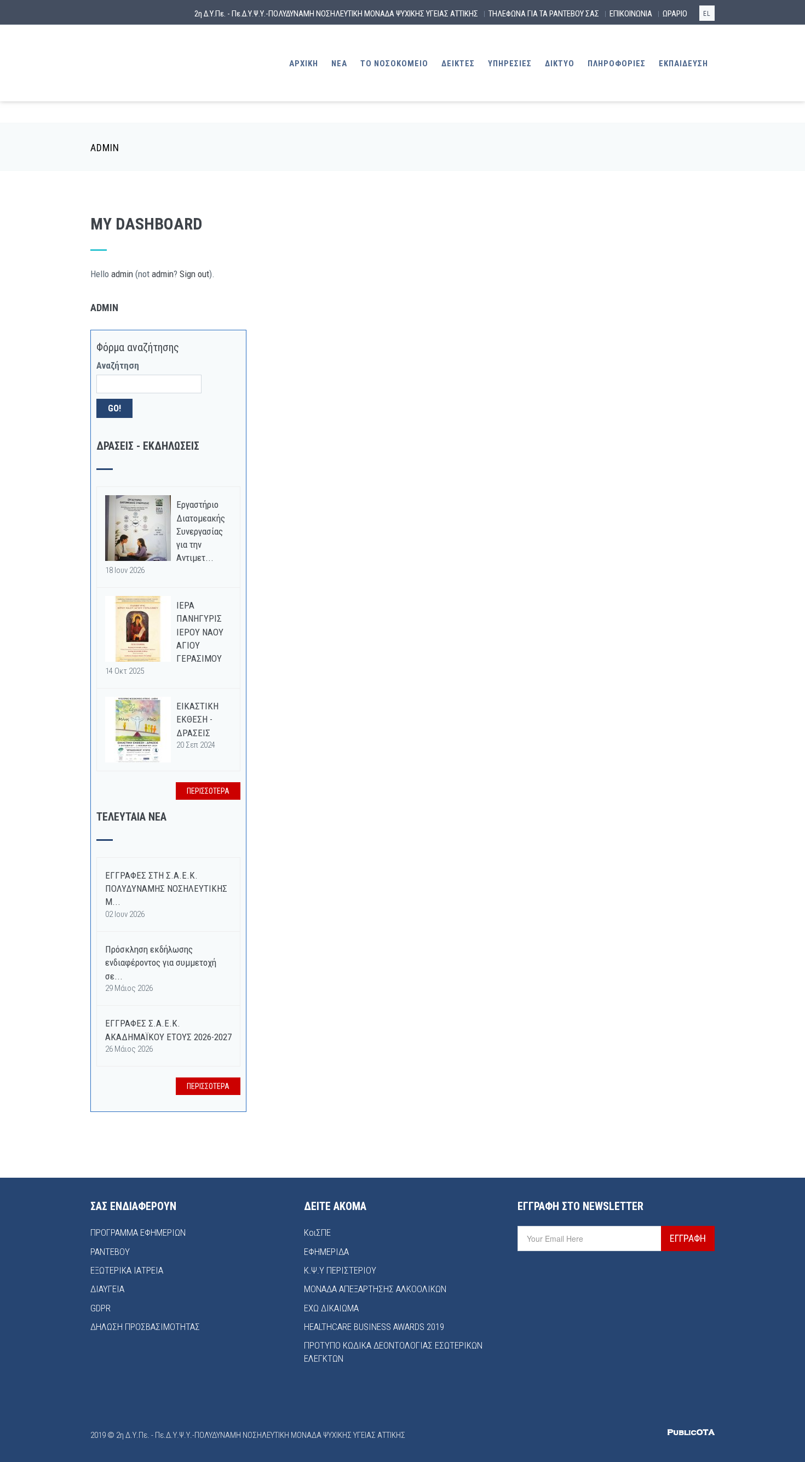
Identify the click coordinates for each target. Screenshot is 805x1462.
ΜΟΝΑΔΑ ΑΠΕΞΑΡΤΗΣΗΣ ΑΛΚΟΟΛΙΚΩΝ (375, 1288)
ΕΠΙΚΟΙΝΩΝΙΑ (631, 14)
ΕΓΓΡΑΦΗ (688, 1238)
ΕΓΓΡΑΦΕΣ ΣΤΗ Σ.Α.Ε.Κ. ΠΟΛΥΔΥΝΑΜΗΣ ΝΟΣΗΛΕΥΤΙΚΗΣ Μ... (166, 889)
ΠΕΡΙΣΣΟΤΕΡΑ (208, 791)
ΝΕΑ (339, 63)
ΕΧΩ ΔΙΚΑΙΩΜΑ (331, 1308)
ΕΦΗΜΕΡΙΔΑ (326, 1251)
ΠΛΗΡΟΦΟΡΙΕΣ (617, 63)
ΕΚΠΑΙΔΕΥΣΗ (683, 63)
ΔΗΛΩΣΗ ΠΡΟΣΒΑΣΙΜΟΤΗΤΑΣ (145, 1326)
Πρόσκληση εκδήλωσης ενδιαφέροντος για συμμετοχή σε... (160, 963)
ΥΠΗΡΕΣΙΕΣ (510, 63)
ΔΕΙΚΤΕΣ (458, 63)
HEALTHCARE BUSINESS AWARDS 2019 (374, 1326)
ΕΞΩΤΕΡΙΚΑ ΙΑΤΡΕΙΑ (126, 1270)
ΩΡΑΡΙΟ (675, 14)
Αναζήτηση (117, 365)
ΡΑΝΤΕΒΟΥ (110, 1251)
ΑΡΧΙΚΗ (303, 63)
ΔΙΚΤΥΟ (559, 63)
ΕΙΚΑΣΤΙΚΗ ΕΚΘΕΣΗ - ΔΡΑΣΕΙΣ (197, 719)
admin (122, 273)
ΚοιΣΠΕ (317, 1232)
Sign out (194, 273)
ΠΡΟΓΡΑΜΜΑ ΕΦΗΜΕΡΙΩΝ (138, 1232)
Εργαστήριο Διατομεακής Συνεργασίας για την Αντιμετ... (200, 531)
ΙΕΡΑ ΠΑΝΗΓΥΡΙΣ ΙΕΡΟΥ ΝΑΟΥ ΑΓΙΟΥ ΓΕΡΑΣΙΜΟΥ (199, 632)
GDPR (100, 1308)
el (707, 14)
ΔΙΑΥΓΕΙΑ (107, 1288)
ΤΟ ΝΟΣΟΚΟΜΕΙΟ (394, 63)
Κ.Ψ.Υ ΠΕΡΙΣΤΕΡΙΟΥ (340, 1270)
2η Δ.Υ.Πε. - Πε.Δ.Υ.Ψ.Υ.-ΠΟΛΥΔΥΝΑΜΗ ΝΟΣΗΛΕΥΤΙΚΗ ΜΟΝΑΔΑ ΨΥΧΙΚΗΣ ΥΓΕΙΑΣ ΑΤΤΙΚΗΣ (336, 14)
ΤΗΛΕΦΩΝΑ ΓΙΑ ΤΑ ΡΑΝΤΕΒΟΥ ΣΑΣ (543, 14)
